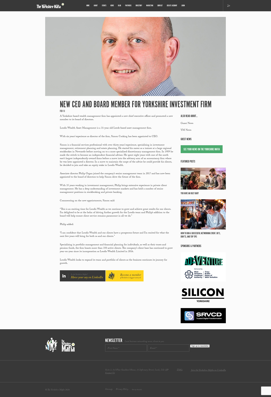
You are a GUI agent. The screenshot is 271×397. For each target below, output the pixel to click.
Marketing (149, 5)
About (96, 5)
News (112, 5)
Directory (139, 5)
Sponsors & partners (191, 246)
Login (183, 5)
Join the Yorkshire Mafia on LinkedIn (208, 370)
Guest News (187, 123)
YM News (186, 130)
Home (87, 5)
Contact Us (110, 373)
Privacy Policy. (122, 389)
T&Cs (180, 370)
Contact (160, 5)
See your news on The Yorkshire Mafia (201, 149)
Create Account (172, 5)
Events (104, 5)
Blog (119, 5)
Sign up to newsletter (199, 346)
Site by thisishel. (137, 389)
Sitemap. (109, 389)
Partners (128, 5)
